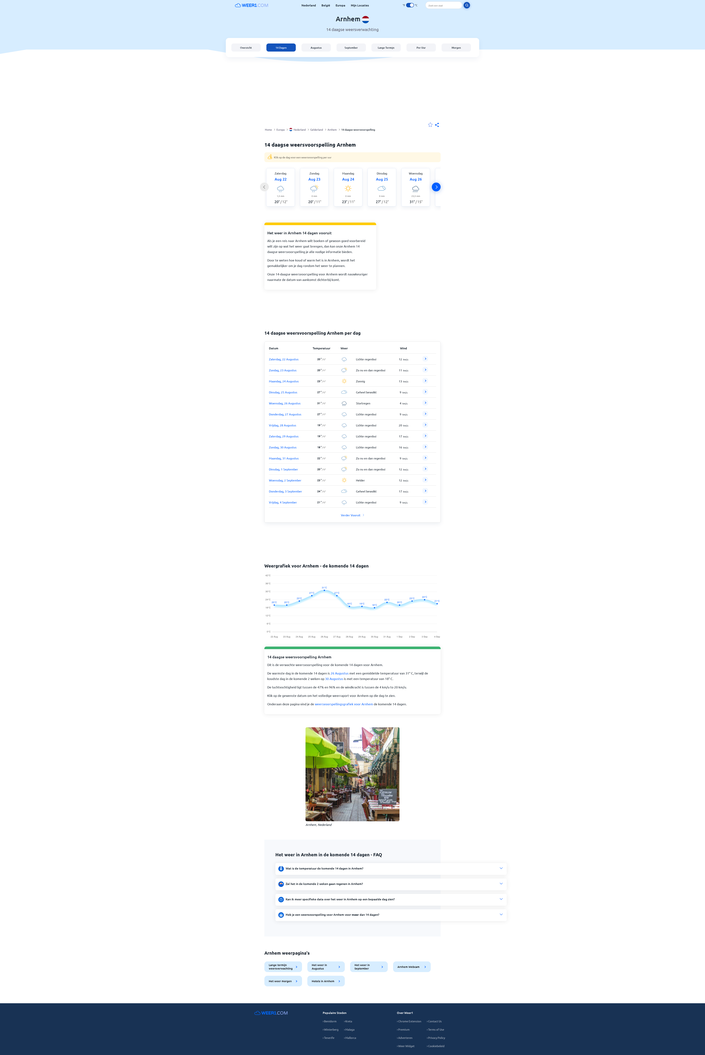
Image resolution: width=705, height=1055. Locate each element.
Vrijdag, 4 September (283, 502)
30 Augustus (334, 679)
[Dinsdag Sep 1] (425, 470)
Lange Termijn (386, 47)
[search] (467, 5)
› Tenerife (328, 1037)
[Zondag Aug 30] (425, 448)
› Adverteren (405, 1037)
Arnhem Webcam (408, 967)
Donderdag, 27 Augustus (285, 414)
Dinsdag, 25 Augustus (283, 392)
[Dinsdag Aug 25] (425, 393)
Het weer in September (362, 966)
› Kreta (348, 1021)
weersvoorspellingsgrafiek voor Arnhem (344, 704)
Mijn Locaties (360, 5)
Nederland (308, 5)
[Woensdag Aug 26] (425, 404)
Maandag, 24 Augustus (284, 381)
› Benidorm (330, 1021)
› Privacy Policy (436, 1037)
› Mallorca (350, 1037)
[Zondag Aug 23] (425, 371)
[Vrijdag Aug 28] (425, 426)
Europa (340, 5)
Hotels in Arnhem (323, 981)
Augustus (316, 47)
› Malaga (349, 1029)
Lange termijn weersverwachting (281, 966)
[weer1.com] (251, 5)
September (351, 47)
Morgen (456, 47)
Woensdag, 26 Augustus (285, 403)
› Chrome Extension (409, 1021)
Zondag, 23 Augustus (283, 370)
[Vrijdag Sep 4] (425, 503)
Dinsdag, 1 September (283, 469)
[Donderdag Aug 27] (425, 415)
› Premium (403, 1029)
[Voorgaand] (264, 187)
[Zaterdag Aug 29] (425, 437)
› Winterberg (331, 1029)
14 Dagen (281, 47)
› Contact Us (434, 1021)
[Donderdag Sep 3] (425, 492)
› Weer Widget (406, 1046)
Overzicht (246, 47)
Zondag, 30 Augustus (283, 447)
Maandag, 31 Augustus (284, 458)
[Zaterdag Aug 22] (425, 360)
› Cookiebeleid (435, 1046)
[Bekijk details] (425, 358)
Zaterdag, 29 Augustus (284, 436)
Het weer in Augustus (319, 966)
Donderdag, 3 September (285, 491)
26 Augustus (340, 673)
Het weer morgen (280, 981)
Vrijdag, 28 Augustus (282, 425)
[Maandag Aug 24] (425, 382)
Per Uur (421, 47)
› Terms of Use (435, 1029)
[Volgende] (436, 187)
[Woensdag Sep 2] (425, 481)
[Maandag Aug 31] (425, 459)
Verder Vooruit (350, 515)
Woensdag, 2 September (285, 480)
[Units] (410, 5)
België (325, 5)
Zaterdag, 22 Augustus (284, 359)
